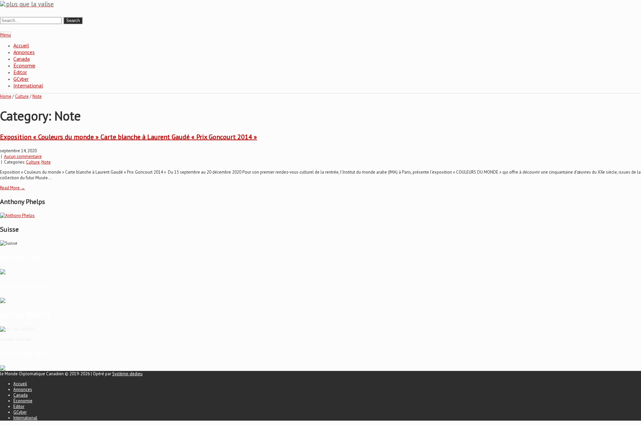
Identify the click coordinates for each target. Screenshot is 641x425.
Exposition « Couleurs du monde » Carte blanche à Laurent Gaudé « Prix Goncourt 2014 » (128, 137)
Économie (24, 65)
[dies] (18, 368)
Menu (5, 35)
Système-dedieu (127, 374)
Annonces (24, 52)
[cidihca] (17, 215)
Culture (22, 96)
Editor (20, 72)
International (28, 85)
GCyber (21, 78)
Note (37, 96)
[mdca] (18, 300)
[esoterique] (15, 272)
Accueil (21, 45)
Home (5, 96)
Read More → (12, 188)
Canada (21, 58)
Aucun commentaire (23, 156)
